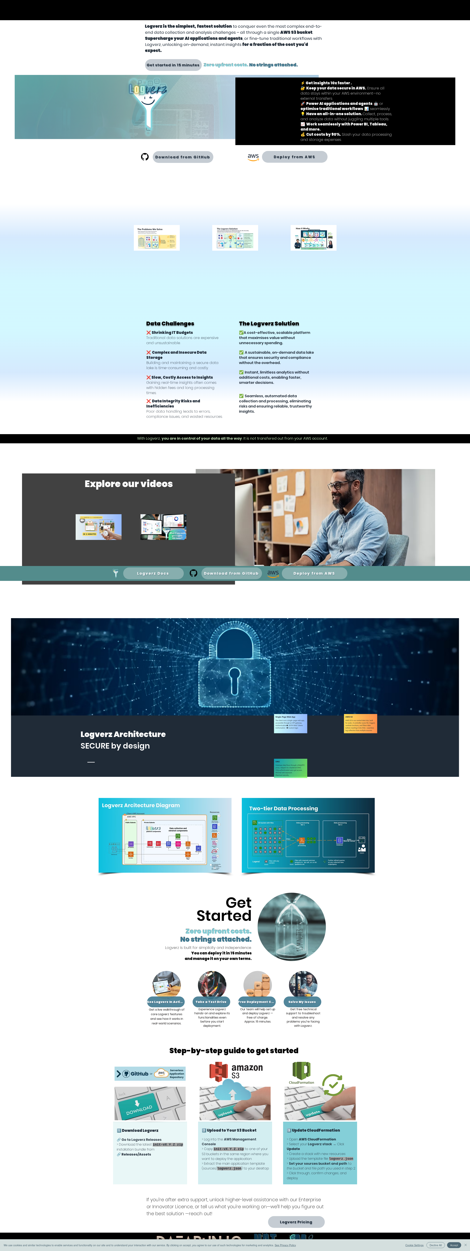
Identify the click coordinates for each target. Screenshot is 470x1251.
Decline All (436, 1245)
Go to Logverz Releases (142, 1139)
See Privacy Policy (285, 1245)
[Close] (465, 1245)
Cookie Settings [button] (414, 1245)
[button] (165, 835)
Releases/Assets (136, 1154)
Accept (454, 1245)
